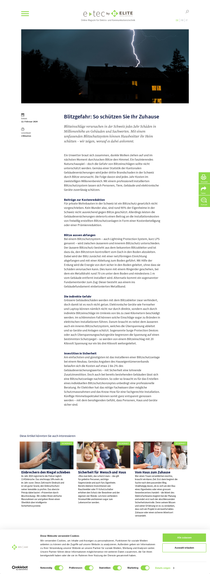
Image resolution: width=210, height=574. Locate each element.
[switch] (89, 567)
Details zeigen (162, 568)
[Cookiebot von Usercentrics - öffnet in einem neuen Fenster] (19, 568)
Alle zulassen (184, 537)
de (177, 20)
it (187, 20)
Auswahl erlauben (184, 547)
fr (182, 20)
